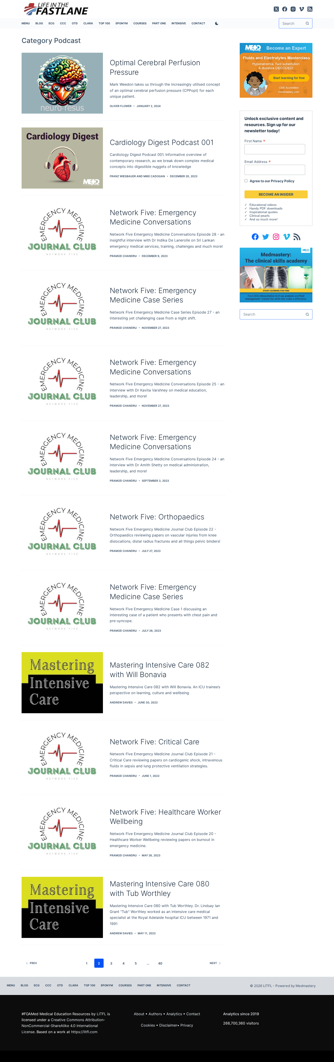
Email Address (257, 161)
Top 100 (104, 23)
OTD (75, 23)
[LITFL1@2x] (276, 274)
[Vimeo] (301, 9)
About (139, 1014)
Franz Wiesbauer (123, 176)
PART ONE (159, 23)
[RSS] (309, 9)
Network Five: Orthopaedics (157, 516)
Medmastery (306, 986)
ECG (51, 23)
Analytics (174, 1014)
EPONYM (122, 23)
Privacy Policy (282, 181)
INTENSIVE (179, 23)
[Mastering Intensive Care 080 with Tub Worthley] (62, 907)
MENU (26, 23)
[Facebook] (284, 9)
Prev (33, 963)
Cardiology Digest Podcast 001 (162, 142)
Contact (198, 23)
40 (160, 963)
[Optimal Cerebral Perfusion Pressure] (62, 83)
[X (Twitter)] (276, 9)
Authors (155, 1014)
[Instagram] (293, 9)
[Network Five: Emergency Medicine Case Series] (62, 308)
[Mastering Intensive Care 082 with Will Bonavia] (62, 682)
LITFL (101, 1014)
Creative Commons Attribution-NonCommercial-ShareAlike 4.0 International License (63, 1025)
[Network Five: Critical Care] (62, 757)
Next (213, 963)
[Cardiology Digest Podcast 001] (62, 158)
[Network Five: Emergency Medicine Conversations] (62, 233)
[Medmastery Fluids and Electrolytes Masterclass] (276, 70)
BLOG (39, 23)
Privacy (186, 1025)
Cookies (148, 1025)
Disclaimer (168, 1025)
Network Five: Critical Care (154, 741)
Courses (140, 23)
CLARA (88, 23)
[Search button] (307, 23)
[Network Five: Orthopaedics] (62, 532)
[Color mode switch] (216, 23)
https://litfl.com (84, 1032)
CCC (63, 23)
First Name (254, 140)
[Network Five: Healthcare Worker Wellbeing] (62, 832)
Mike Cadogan (154, 176)
